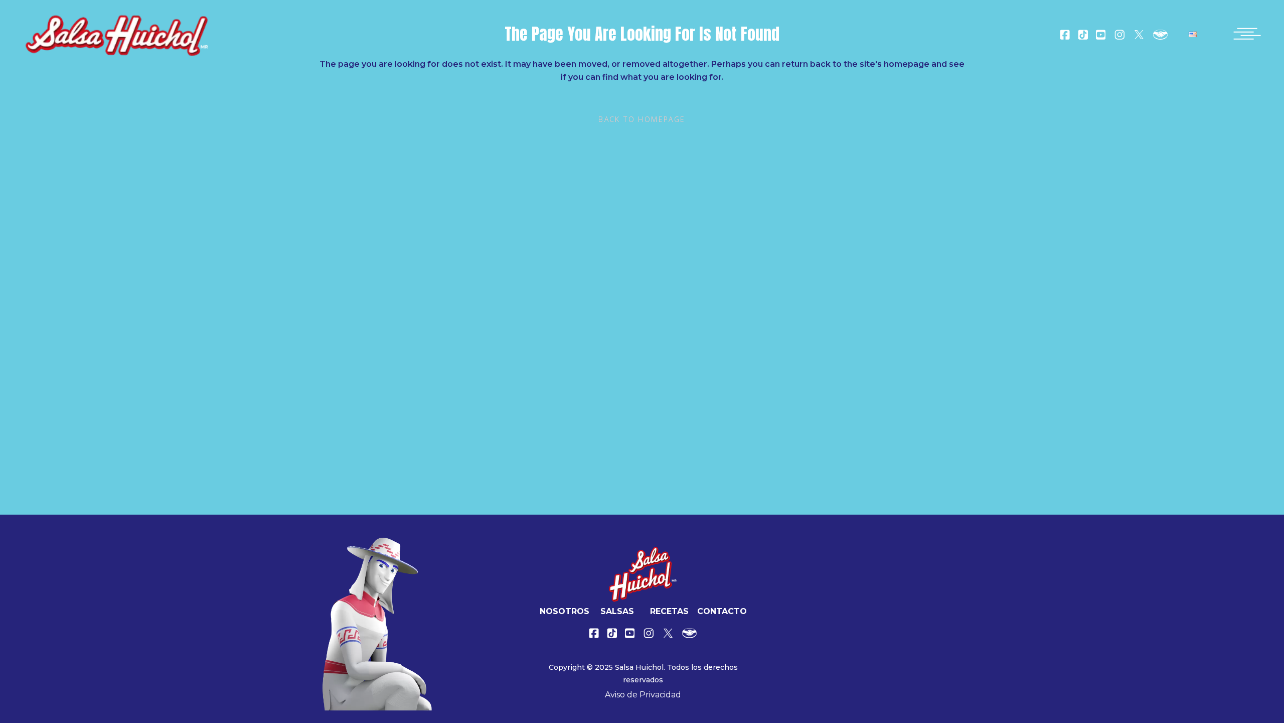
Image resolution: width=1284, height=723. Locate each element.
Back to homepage (641, 119)
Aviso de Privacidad (643, 694)
